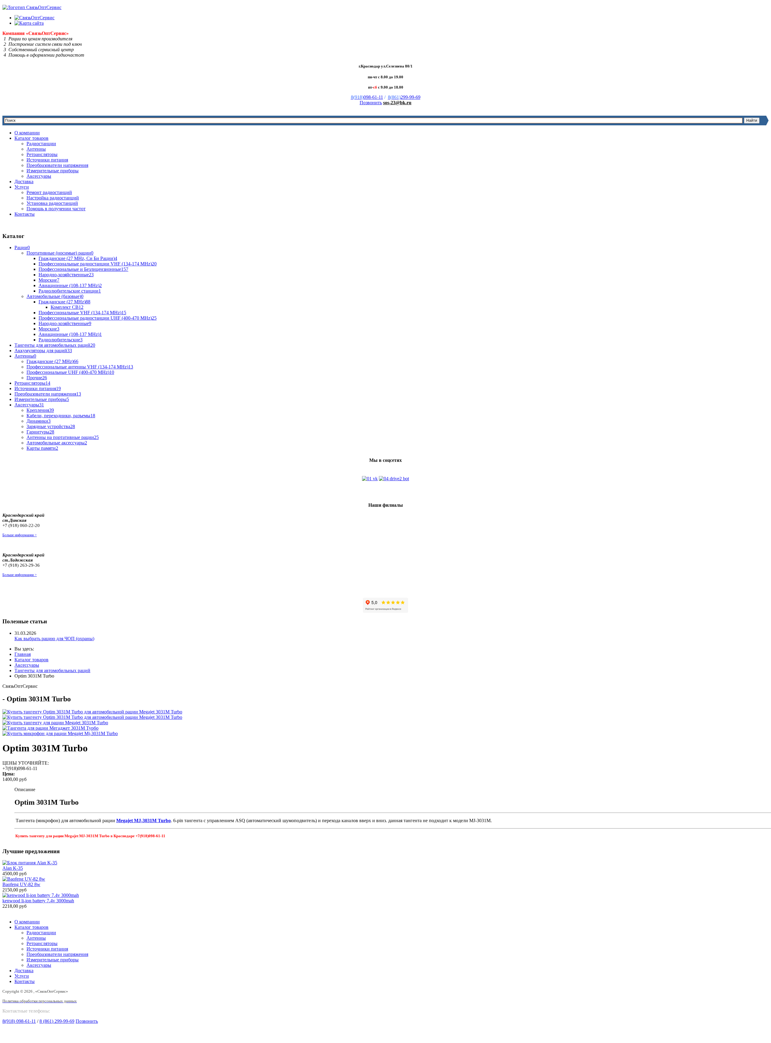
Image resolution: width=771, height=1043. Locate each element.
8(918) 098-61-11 (19, 1021)
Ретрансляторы (42, 154)
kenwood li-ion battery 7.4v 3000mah (38, 900)
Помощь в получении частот (56, 208)
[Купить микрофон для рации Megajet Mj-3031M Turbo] (60, 733)
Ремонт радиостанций (49, 192)
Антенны (36, 149)
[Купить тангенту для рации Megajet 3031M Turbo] (55, 722)
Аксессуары (39, 176)
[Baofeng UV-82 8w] (23, 879)
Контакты (24, 214)
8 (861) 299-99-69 (56, 1021)
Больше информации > (19, 535)
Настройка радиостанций (53, 197)
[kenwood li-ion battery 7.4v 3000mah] (40, 895)
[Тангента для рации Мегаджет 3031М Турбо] (50, 728)
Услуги (21, 186)
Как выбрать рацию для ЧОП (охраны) (54, 638)
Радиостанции (41, 143)
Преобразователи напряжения (57, 165)
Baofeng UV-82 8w (21, 884)
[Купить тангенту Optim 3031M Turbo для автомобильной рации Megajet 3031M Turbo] (92, 711)
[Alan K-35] (29, 862)
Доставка (23, 181)
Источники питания (47, 159)
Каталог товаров (31, 138)
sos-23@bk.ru (397, 102)
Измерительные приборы (53, 170)
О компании (27, 132)
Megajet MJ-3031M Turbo (143, 820)
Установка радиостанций (52, 203)
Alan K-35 (12, 868)
